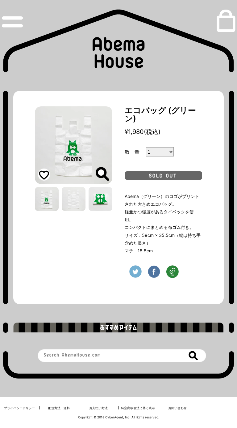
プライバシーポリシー (19, 407)
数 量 (134, 152)
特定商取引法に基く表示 (138, 407)
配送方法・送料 (59, 407)
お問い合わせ (177, 407)
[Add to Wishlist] (44, 175)
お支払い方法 (98, 407)
